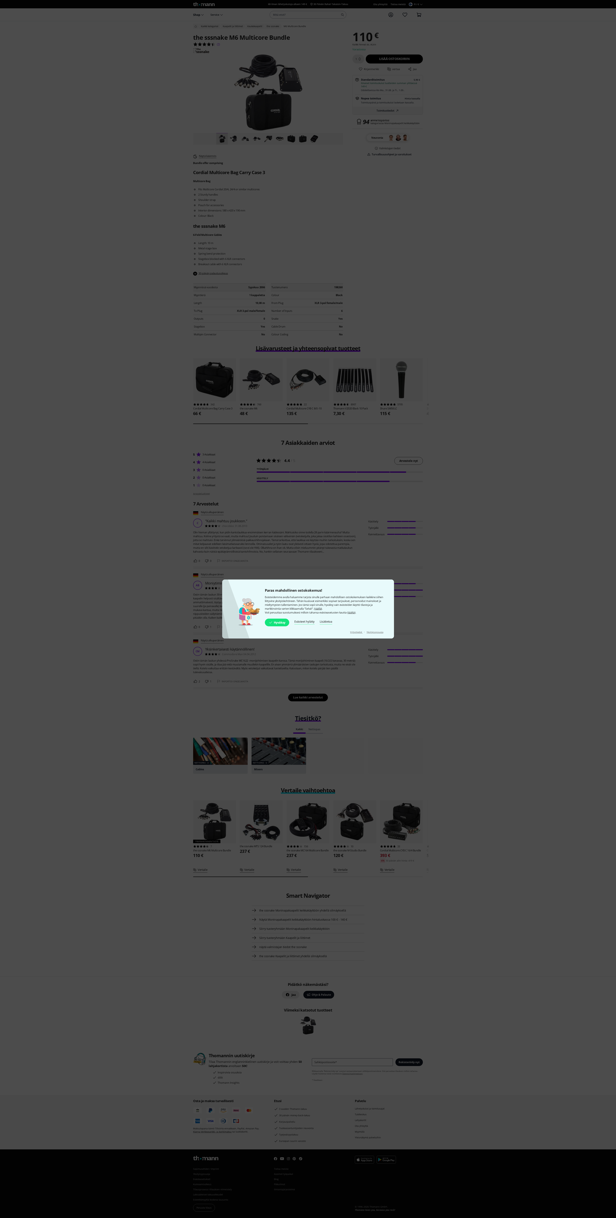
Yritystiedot (356, 632)
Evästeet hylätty (304, 621)
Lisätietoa (326, 621)
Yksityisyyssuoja (375, 632)
